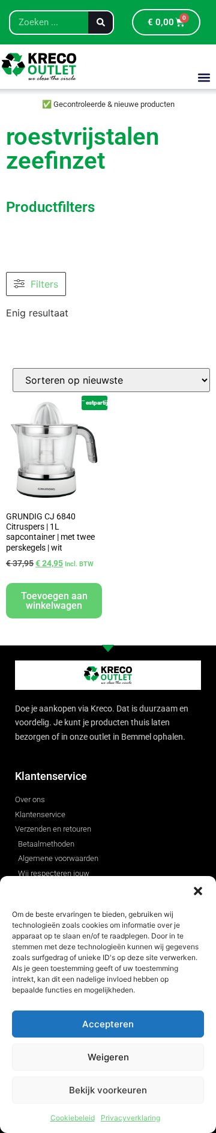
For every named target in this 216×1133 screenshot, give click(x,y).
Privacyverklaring (130, 1117)
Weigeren (108, 1057)
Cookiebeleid (72, 1117)
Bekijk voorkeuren (108, 1090)
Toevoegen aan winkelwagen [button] (54, 600)
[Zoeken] (100, 22)
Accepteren (108, 1024)
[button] (198, 891)
